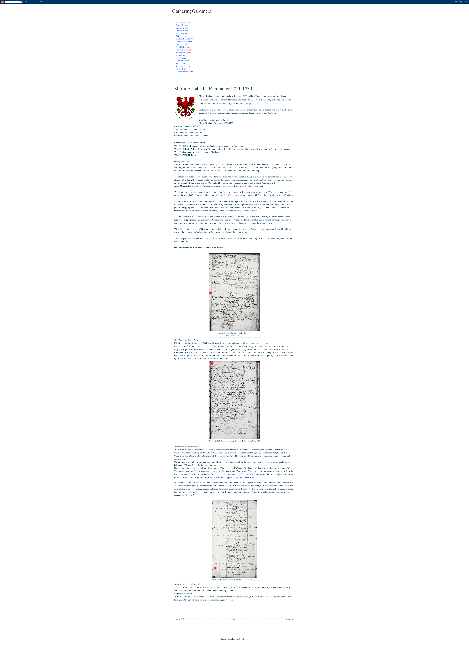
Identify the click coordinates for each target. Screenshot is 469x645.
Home (235, 618)
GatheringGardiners (191, 11)
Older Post (290, 618)
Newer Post (179, 618)
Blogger (245, 639)
